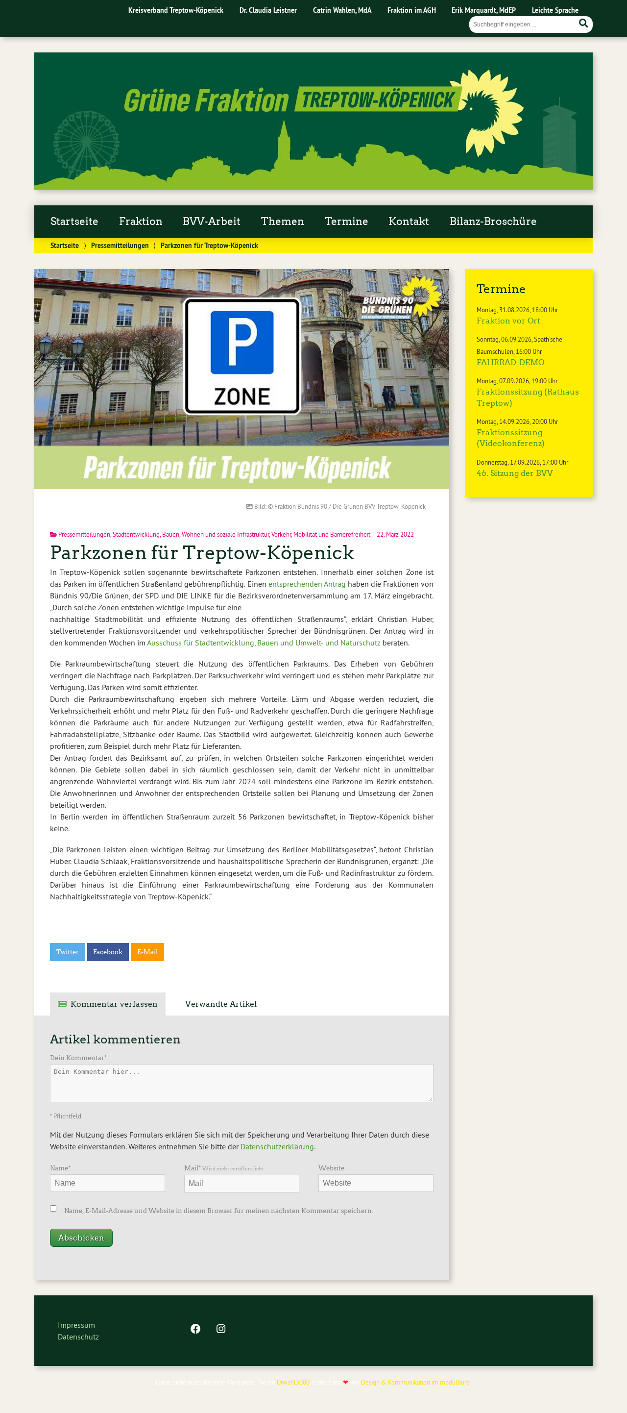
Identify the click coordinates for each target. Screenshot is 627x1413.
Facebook (107, 952)
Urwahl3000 (293, 1382)
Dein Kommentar (78, 1058)
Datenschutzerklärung (277, 1146)
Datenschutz (78, 1336)
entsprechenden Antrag (307, 584)
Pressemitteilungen (120, 245)
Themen (282, 221)
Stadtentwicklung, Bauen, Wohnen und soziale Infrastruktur (191, 534)
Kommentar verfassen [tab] (114, 1004)
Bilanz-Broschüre (493, 221)
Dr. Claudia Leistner (268, 10)
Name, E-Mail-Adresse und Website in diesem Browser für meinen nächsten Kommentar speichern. (218, 1211)
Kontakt (408, 221)
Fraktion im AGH (411, 10)
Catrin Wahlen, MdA (342, 10)
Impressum (76, 1325)
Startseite (74, 221)
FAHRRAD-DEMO (510, 362)
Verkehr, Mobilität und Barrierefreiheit (320, 534)
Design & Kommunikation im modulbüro (415, 1382)
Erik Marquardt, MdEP (484, 10)
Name (60, 1168)
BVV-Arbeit (212, 221)
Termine (346, 221)
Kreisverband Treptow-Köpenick (175, 10)
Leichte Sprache (555, 10)
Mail (224, 1168)
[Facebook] (195, 1330)
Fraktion (141, 221)
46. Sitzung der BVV (515, 473)
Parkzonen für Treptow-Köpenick (202, 552)
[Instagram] (221, 1330)
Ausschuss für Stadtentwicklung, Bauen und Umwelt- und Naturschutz (264, 642)
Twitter (67, 952)
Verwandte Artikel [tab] (221, 1004)
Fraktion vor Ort (508, 320)
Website (331, 1168)
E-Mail (147, 952)
